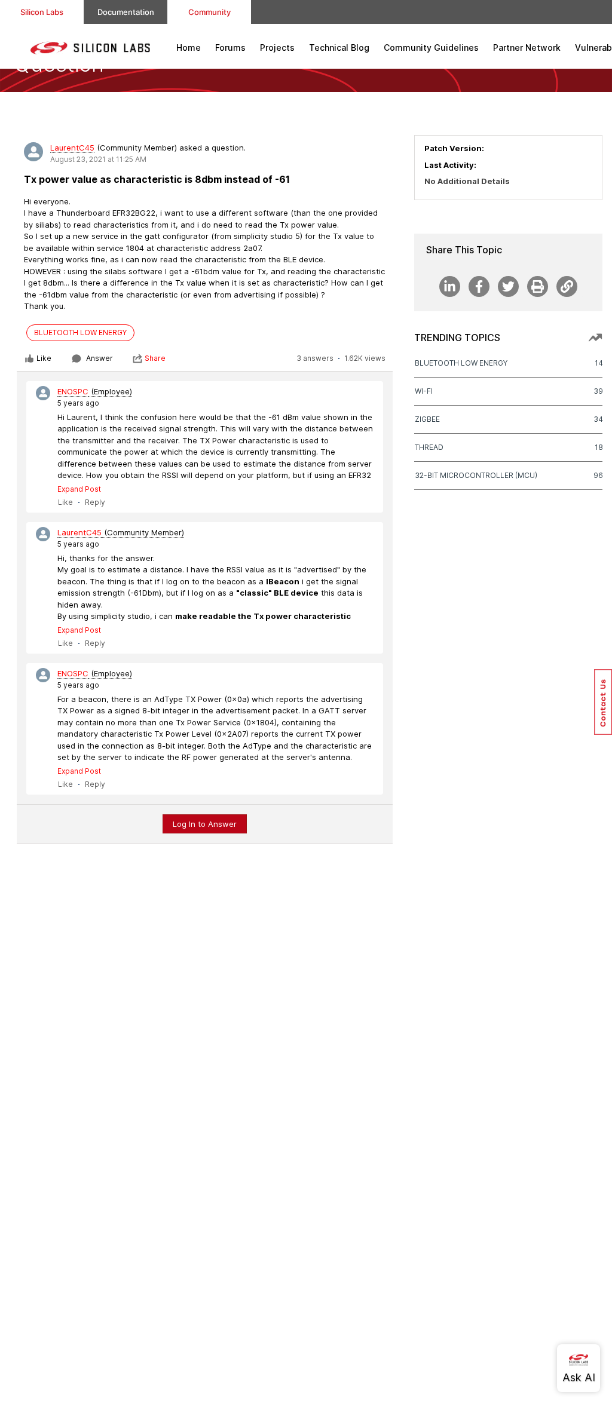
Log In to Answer (205, 824)
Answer (99, 358)
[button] (603, 702)
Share (155, 358)
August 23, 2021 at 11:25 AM (98, 159)
